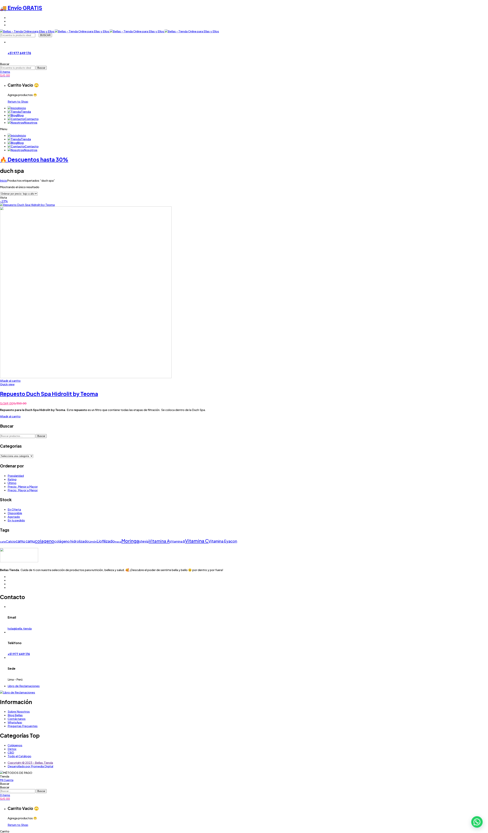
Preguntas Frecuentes (23, 726)
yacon (231, 541)
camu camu (25, 541)
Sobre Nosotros (19, 711)
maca (118, 541)
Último (12, 483)
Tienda (26, 111)
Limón (93, 541)
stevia (144, 541)
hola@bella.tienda (20, 628)
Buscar (41, 436)
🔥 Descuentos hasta (34, 159)
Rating (12, 479)
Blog (20, 115)
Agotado (14, 516)
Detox (12, 749)
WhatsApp (15, 722)
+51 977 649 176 (19, 53)
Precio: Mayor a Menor (23, 490)
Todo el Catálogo (19, 756)
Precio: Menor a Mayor (23, 486)
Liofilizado (106, 541)
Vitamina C (197, 541)
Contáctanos (17, 718)
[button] (477, 822)
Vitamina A (159, 541)
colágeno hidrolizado (71, 541)
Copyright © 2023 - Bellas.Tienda (30, 762)
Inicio (22, 108)
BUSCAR (45, 35)
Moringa (130, 541)
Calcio (11, 541)
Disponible (15, 513)
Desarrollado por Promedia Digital (30, 766)
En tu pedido (16, 520)
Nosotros (30, 122)
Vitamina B (177, 541)
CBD (11, 752)
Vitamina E (217, 541)
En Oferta (14, 509)
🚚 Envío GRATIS (21, 7)
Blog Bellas (15, 715)
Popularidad (16, 475)
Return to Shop (18, 101)
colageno (44, 541)
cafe (3, 541)
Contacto (32, 119)
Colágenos (15, 745)
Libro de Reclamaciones (24, 686)
